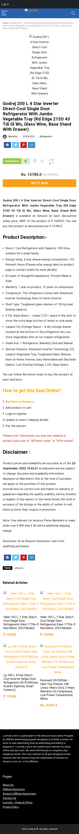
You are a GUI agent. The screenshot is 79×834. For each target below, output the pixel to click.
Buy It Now (39, 183)
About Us (8, 784)
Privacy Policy (11, 806)
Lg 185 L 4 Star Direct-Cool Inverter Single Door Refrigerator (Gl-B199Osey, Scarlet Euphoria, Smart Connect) (20, 682)
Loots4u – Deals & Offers (18, 802)
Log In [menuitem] (5, 4)
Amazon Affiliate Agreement (19, 793)
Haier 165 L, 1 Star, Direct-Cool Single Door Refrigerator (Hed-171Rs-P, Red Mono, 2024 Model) (21, 622)
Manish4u (12, 136)
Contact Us (9, 798)
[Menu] (4, 13)
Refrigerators (46, 136)
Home (6, 23)
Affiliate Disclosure (14, 789)
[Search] (73, 13)
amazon (19, 568)
